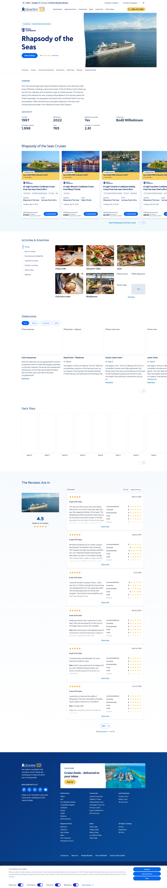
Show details (86, 885)
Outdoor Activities (31, 265)
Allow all (147, 869)
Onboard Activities (31, 261)
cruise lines (26, 24)
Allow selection (147, 874)
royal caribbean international (41, 24)
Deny (147, 878)
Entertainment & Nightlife (34, 256)
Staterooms (60, 70)
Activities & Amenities (46, 70)
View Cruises (29, 55)
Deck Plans (70, 70)
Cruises (33, 70)
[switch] (40, 884)
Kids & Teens (29, 270)
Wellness (28, 274)
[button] (69, 257)
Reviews (79, 70)
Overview (25, 70)
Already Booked (90, 70)
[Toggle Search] (143, 3)
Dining (27, 247)
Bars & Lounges (30, 251)
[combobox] (136, 489)
